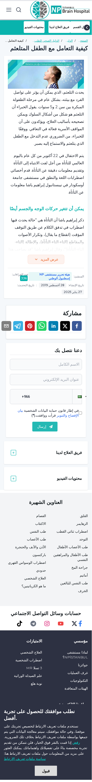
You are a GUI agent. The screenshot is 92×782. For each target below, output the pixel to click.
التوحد (83, 539)
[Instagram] (47, 623)
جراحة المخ (79, 567)
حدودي (41, 570)
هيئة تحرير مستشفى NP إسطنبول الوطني (54, 276)
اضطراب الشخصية (28, 660)
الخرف (83, 591)
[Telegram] (33, 623)
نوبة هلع (36, 683)
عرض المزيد (49, 259)
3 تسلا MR (34, 668)
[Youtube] (61, 623)
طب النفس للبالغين (74, 583)
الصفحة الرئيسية (83, 41)
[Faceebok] (80, 623)
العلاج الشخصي (35, 578)
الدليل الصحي (68, 41)
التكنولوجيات (79, 680)
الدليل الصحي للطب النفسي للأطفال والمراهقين (46, 41)
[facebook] (77, 326)
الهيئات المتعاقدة (76, 688)
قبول (46, 770)
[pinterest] (30, 326)
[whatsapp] (41, 326)
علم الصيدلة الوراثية (28, 676)
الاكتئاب (40, 523)
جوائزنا (83, 665)
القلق (84, 516)
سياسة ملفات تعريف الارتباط (25, 758)
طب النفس (38, 531)
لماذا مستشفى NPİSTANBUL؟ (75, 654)
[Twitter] (74, 623)
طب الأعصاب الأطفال (72, 547)
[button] (77, 396)
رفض (76, 742)
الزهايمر (82, 523)
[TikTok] (20, 623)
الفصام (41, 516)
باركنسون (39, 555)
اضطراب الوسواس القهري (27, 562)
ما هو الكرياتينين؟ (34, 586)
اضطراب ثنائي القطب (72, 531)
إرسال (41, 426)
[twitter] (65, 326)
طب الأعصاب (36, 539)
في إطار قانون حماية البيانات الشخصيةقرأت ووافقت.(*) (48, 413)
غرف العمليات (78, 673)
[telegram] (18, 326)
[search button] (18, 10)
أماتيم (84, 575)
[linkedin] (53, 326)
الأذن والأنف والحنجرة (30, 547)
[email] (6, 326)
